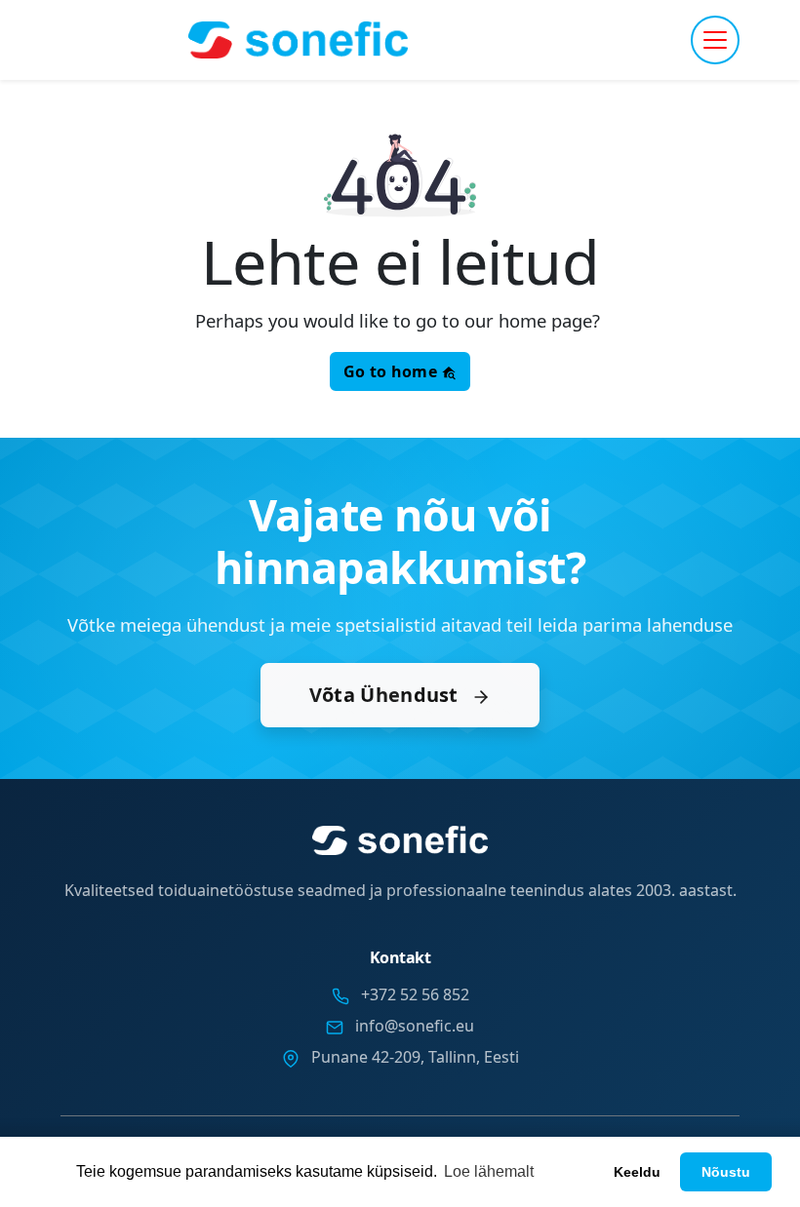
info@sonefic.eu (414, 1025)
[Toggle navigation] (715, 40)
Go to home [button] (392, 371)
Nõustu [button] (725, 1172)
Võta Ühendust (386, 694)
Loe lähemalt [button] (489, 1171)
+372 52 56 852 (415, 994)
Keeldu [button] (637, 1172)
